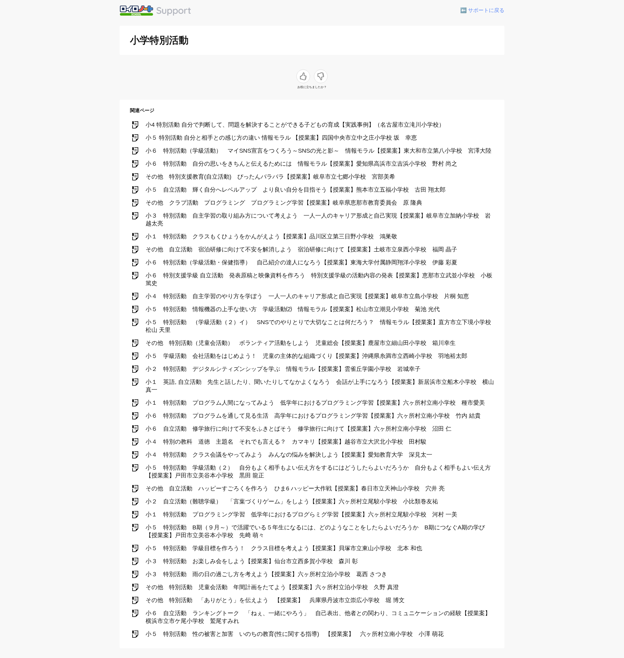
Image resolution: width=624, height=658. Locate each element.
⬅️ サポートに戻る (482, 10)
